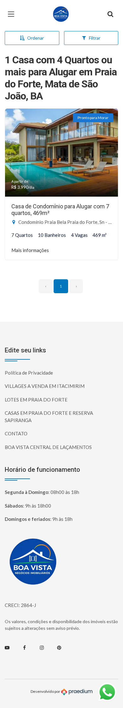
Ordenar (35, 38)
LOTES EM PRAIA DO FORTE (36, 399)
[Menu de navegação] (12, 14)
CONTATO (16, 433)
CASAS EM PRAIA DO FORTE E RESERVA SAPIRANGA (49, 416)
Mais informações (30, 250)
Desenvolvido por (46, 691)
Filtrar (94, 38)
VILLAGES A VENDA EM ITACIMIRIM (45, 386)
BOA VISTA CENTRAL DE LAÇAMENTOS (48, 447)
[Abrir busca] (110, 14)
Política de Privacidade (29, 373)
